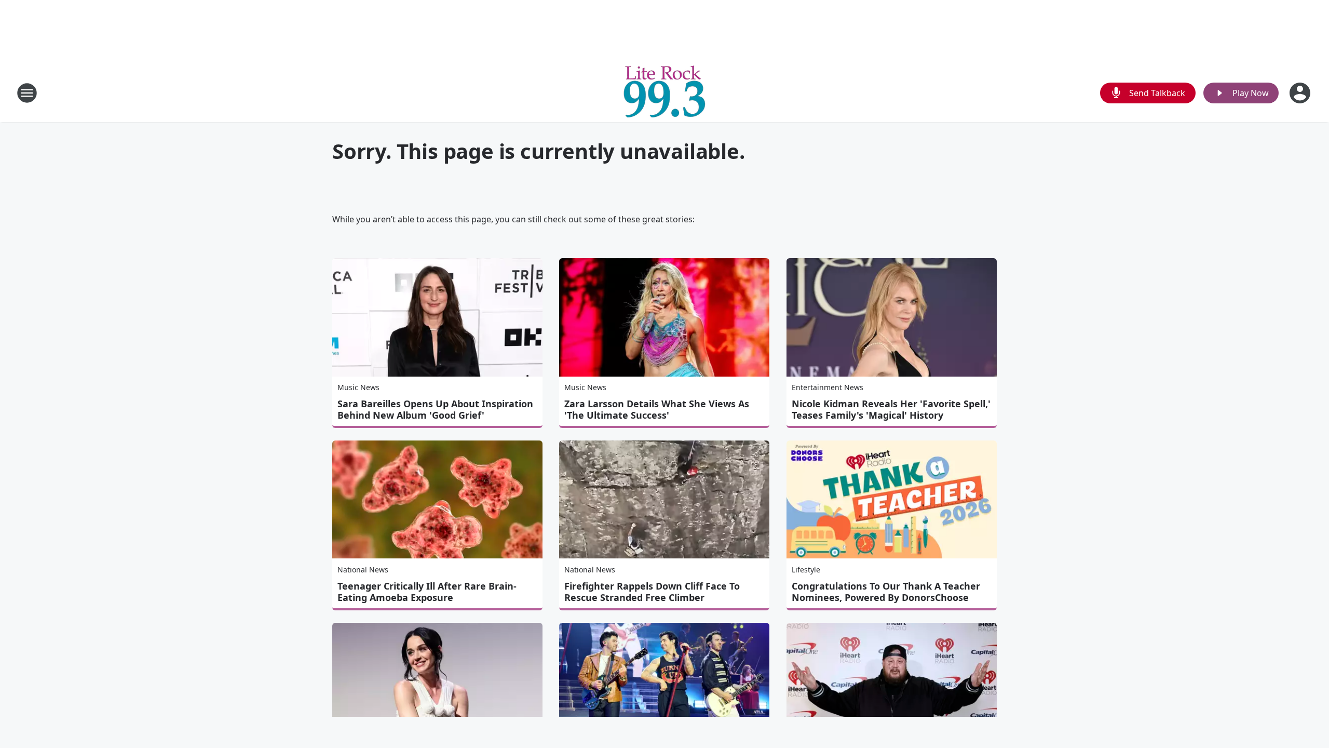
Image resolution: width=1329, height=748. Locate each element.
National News (362, 570)
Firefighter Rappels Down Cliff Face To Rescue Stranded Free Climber (652, 591)
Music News (358, 387)
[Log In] (1301, 93)
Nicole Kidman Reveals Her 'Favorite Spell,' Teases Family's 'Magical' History (891, 409)
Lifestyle (806, 570)
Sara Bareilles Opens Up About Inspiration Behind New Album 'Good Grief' (435, 409)
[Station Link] (664, 92)
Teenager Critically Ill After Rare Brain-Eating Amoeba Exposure (427, 591)
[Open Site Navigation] (27, 93)
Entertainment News (827, 387)
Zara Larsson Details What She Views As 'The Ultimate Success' (656, 409)
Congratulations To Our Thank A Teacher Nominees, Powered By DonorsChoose (886, 591)
